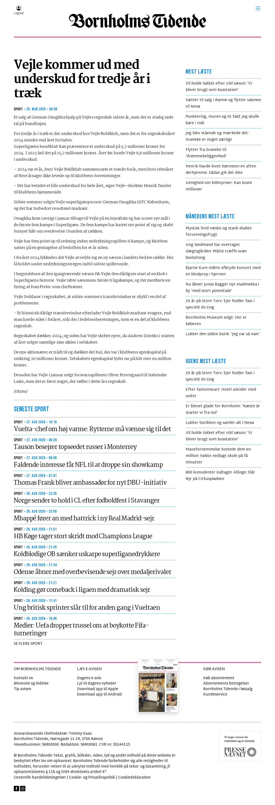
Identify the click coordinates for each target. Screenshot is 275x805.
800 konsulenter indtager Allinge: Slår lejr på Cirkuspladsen (220, 476)
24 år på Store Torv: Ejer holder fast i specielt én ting (220, 304)
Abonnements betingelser (226, 683)
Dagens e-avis (89, 678)
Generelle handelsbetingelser (40, 777)
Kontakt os (23, 678)
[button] (258, 8)
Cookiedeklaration (134, 777)
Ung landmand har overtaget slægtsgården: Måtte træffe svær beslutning (216, 251)
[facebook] (16, 788)
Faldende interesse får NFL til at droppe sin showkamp (88, 465)
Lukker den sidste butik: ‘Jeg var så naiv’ (223, 334)
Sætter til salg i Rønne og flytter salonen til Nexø (223, 103)
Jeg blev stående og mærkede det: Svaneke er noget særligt (217, 136)
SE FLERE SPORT (28, 643)
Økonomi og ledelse (31, 683)
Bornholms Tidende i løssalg (227, 689)
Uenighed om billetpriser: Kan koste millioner (219, 186)
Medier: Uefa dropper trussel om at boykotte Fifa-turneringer (81, 630)
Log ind (18, 13)
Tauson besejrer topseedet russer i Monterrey (75, 447)
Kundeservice (215, 694)
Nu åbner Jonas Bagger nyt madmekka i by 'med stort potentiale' (222, 288)
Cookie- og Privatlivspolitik (92, 777)
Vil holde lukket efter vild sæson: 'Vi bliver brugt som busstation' (219, 87)
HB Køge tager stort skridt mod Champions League (83, 536)
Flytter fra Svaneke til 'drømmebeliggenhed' (206, 153)
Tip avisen (22, 689)
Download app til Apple (97, 689)
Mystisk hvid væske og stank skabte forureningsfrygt (219, 231)
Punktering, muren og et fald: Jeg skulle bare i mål (222, 120)
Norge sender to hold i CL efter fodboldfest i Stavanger (86, 501)
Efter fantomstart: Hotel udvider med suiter (221, 393)
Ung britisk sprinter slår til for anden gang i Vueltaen (87, 608)
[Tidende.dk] (137, 21)
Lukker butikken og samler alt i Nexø (220, 422)
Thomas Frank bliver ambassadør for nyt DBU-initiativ (90, 483)
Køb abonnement (218, 678)
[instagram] (22, 788)
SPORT (18, 109)
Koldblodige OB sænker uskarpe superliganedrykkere (87, 554)
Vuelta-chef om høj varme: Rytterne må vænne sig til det (92, 429)
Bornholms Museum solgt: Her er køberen (216, 321)
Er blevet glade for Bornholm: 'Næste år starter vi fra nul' (223, 409)
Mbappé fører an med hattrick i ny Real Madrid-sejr (84, 519)
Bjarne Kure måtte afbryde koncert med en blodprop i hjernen (223, 271)
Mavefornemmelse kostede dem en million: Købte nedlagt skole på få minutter (218, 456)
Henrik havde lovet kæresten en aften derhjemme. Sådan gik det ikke (221, 169)
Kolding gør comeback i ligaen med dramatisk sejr (82, 590)
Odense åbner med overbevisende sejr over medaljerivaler (92, 572)
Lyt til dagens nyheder (96, 683)
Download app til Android (99, 694)
